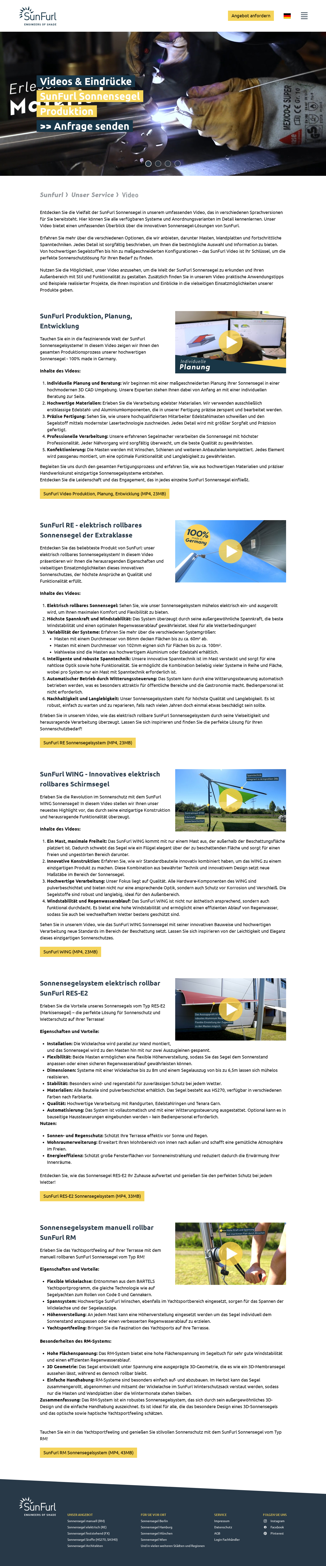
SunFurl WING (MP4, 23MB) (70, 951)
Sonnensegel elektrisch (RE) (87, 1527)
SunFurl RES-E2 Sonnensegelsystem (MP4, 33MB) (92, 1196)
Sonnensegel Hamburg (156, 1527)
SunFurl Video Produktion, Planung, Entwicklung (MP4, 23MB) (104, 493)
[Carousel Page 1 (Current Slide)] (148, 164)
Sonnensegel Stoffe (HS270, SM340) (92, 1539)
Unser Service (92, 194)
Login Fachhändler (227, 1539)
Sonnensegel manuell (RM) (86, 1521)
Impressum (222, 1521)
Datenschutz (223, 1527)
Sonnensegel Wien (154, 1539)
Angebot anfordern (251, 15)
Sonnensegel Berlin (154, 1521)
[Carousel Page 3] (168, 164)
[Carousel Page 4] (178, 164)
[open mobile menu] (304, 15)
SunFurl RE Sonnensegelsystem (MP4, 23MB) (87, 742)
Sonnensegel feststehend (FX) (88, 1533)
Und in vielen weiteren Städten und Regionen (173, 1546)
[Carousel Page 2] (158, 164)
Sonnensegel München (157, 1533)
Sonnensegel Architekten (85, 1546)
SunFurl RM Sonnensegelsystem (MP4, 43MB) (88, 1452)
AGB (217, 1533)
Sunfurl (51, 194)
